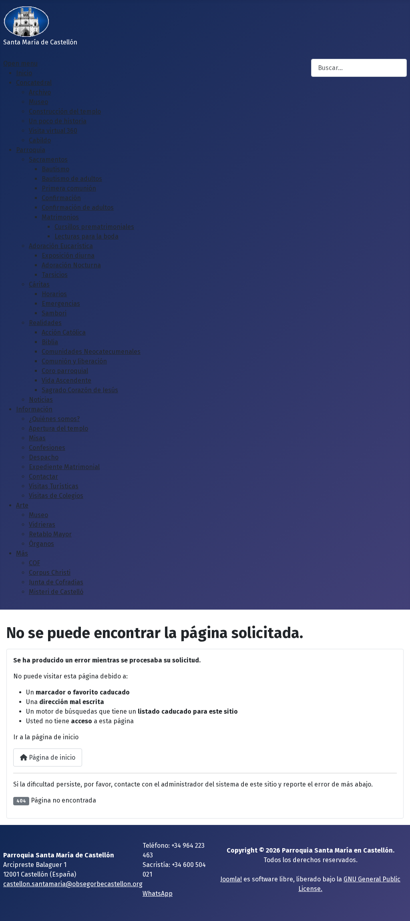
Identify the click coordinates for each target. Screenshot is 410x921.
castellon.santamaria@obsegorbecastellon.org (73, 884)
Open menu (20, 63)
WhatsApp (158, 893)
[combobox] (359, 68)
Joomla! (231, 879)
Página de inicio (51, 757)
